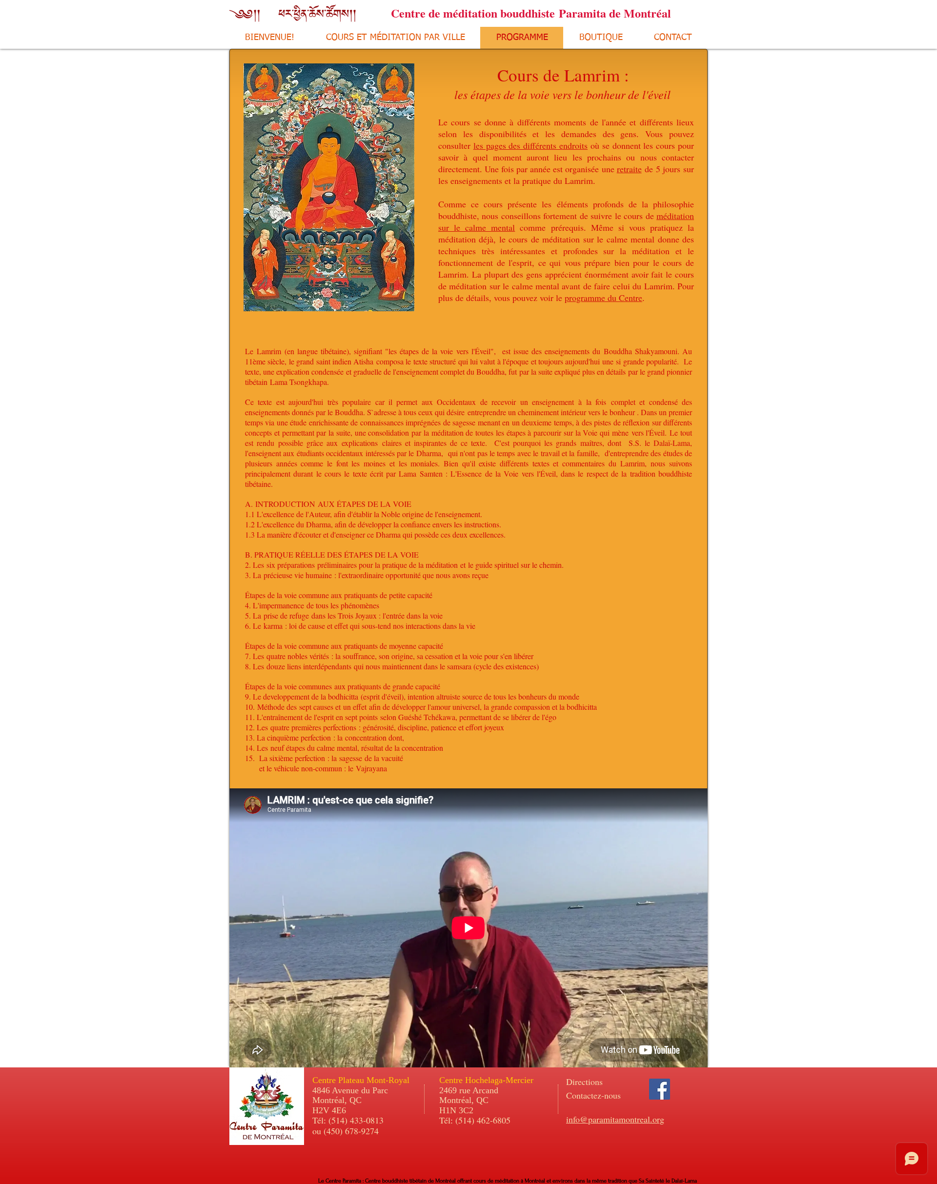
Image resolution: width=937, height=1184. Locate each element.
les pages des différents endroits (530, 145)
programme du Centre (603, 297)
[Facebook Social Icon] (659, 1089)
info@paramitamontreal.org (615, 1119)
